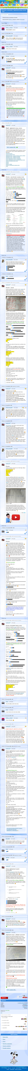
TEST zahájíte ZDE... (11, 147)
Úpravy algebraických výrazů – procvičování (13, 158)
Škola (4, 1039)
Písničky (8, 1069)
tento (13, 435)
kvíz (7, 166)
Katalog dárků (12, 1069)
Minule (7, 482)
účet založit (22, 19)
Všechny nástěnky (7, 1046)
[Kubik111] (16, 1026)
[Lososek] (26, 1026)
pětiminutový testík (16, 924)
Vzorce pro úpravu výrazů (10, 154)
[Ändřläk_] (26, 1021)
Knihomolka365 (8, 425)
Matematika (5, 1037)
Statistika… (4, 997)
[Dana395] (20, 1026)
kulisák (25, 1008)
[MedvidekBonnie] (21, 1026)
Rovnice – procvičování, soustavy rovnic (13, 165)
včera (7, 924)
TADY (11, 230)
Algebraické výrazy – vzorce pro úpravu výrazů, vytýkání (15, 155)
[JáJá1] (17, 1026)
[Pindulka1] (25, 1021)
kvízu (19, 477)
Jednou (19, 440)
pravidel (23, 178)
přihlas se (11, 19)
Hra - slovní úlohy (9, 105)
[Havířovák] (24, 1026)
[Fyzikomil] (18, 1026)
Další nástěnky (14, 1034)
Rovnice (7, 163)
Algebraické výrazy (9, 153)
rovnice (15, 627)
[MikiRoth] (22, 1026)
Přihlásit (26, 2)
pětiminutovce (13, 757)
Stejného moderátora (7, 1043)
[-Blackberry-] (25, 1026)
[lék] (19, 1026)
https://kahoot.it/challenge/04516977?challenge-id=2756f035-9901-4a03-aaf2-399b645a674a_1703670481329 (14, 829)
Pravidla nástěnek (7, 1048)
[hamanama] (23, 1026)
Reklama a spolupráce (18, 1069)
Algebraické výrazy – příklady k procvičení (13, 156)
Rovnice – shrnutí (9, 164)
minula (22, 289)
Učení (4, 1041)
